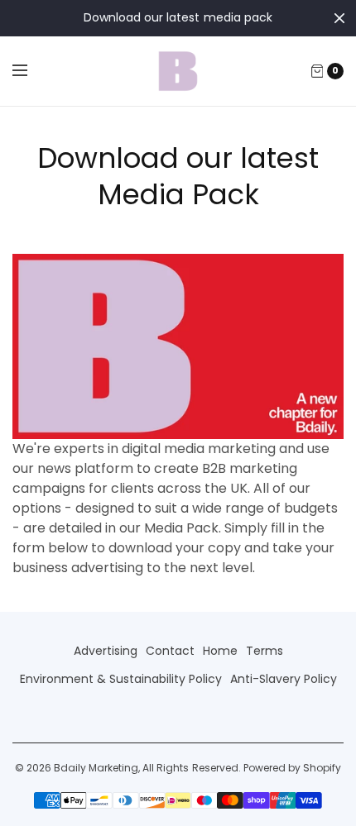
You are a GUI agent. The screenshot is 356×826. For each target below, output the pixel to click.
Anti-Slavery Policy (283, 679)
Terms (264, 650)
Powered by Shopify (292, 768)
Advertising (105, 650)
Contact (170, 650)
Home (220, 650)
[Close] (339, 18)
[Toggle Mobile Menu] (30, 71)
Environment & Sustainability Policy (121, 679)
